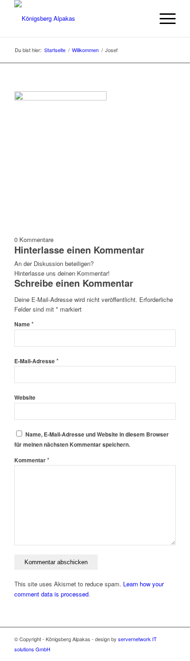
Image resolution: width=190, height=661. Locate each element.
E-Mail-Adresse (36, 361)
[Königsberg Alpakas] (78, 18)
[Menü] (163, 18)
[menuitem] (141, 18)
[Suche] (141, 18)
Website (25, 397)
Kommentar (31, 460)
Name (24, 324)
